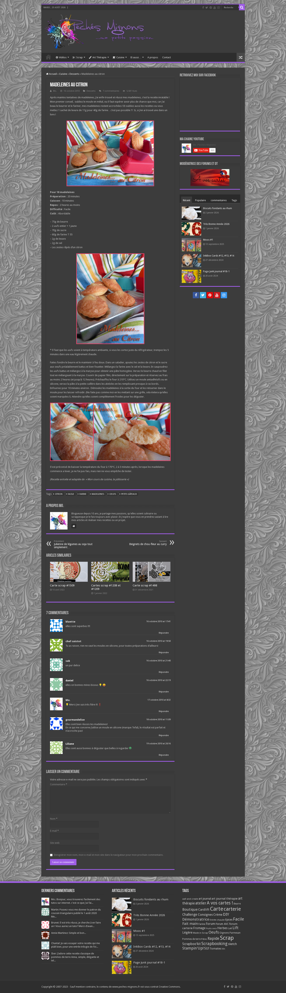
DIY (226, 914)
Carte (216, 909)
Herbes (222, 928)
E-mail (54, 830)
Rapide (213, 938)
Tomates (215, 948)
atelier (200, 903)
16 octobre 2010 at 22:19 (158, 680)
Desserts (74, 73)
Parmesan (235, 932)
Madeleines (98, 494)
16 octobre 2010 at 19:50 (158, 641)
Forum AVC (222, 923)
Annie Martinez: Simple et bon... (68, 932)
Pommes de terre (191, 939)
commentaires (219, 200)
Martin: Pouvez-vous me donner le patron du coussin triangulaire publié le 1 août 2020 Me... (76, 913)
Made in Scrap (200, 932)
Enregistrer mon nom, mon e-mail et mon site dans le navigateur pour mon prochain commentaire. (108, 854)
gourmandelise (75, 719)
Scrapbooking (214, 943)
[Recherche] (242, 7)
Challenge (189, 914)
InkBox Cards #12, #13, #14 (218, 255)
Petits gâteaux (129, 494)
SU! (206, 948)
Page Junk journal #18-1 (216, 271)
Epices (228, 919)
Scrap (79, 57)
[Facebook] (203, 7)
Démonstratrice (195, 919)
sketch (232, 944)
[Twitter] (206, 7)
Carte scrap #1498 (145, 585)
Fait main (190, 924)
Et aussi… (136, 57)
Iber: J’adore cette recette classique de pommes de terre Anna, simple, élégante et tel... (75, 957)
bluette (70, 621)
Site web (55, 842)
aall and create (190, 898)
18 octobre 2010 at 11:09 (158, 719)
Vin (223, 949)
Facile (71, 494)
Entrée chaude (217, 919)
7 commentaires (111, 91)
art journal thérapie (224, 898)
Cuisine (120, 57)
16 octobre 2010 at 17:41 (158, 621)
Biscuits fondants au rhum (217, 208)
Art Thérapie (99, 57)
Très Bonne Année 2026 (216, 224)
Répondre (164, 633)
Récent (186, 200)
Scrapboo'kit (191, 944)
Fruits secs (211, 928)
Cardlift (203, 909)
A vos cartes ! (220, 903)
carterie (232, 909)
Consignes (205, 914)
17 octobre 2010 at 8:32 (159, 700)
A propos (152, 57)
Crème (217, 914)
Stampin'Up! (193, 948)
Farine (82, 494)
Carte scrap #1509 (62, 585)
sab (68, 660)
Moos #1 (208, 239)
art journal (205, 898)
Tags (234, 200)
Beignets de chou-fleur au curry (148, 543)
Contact (166, 57)
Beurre (237, 903)
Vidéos (63, 57)
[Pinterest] (210, 7)
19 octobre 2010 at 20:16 (158, 743)
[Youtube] (214, 7)
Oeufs (112, 494)
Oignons (224, 932)
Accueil (48, 57)
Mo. (55, 91)
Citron (58, 494)
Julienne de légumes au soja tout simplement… (73, 544)
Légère (187, 932)
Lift (235, 928)
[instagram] (218, 7)
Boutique (190, 909)
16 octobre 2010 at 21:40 (158, 660)
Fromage (199, 928)
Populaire (200, 200)
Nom (53, 818)
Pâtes (204, 939)
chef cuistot (73, 641)
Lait (230, 928)
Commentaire (58, 784)
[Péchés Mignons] (98, 31)
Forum (210, 924)
